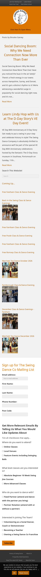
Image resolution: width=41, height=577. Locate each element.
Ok (14, 573)
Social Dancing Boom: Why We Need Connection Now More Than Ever (20, 53)
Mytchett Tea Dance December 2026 (18, 336)
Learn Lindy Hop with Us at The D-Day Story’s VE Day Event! (20, 118)
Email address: (9, 374)
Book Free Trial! (14, 4)
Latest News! (27, 2)
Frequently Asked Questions (20, 557)
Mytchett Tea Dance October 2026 (17, 261)
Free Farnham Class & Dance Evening (18, 227)
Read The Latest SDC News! (14, 560)
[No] (38, 570)
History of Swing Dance (16, 553)
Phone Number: (9, 401)
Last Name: (7, 392)
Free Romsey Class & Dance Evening (18, 252)
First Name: (7, 383)
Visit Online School (26, 4)
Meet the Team (30, 560)
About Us (29, 553)
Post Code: (7, 410)
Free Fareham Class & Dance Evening (18, 192)
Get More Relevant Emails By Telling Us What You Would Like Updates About (20, 429)
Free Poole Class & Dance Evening (17, 235)
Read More (7, 101)
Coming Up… (8, 183)
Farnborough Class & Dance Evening (18, 285)
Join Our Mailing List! (16, 2)
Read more (23, 573)
